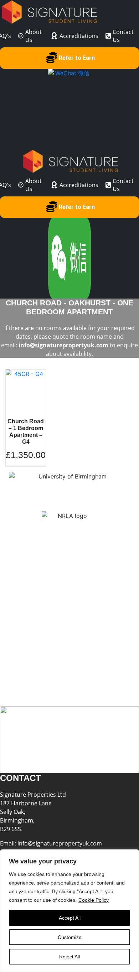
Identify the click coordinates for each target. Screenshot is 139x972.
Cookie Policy (93, 900)
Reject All (69, 956)
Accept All (70, 918)
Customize (70, 937)
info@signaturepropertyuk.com (63, 345)
